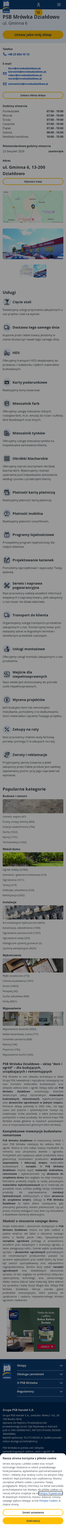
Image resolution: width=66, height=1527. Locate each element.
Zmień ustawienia (33, 1512)
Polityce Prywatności (50, 1493)
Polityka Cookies (48, 1500)
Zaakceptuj (33, 1520)
